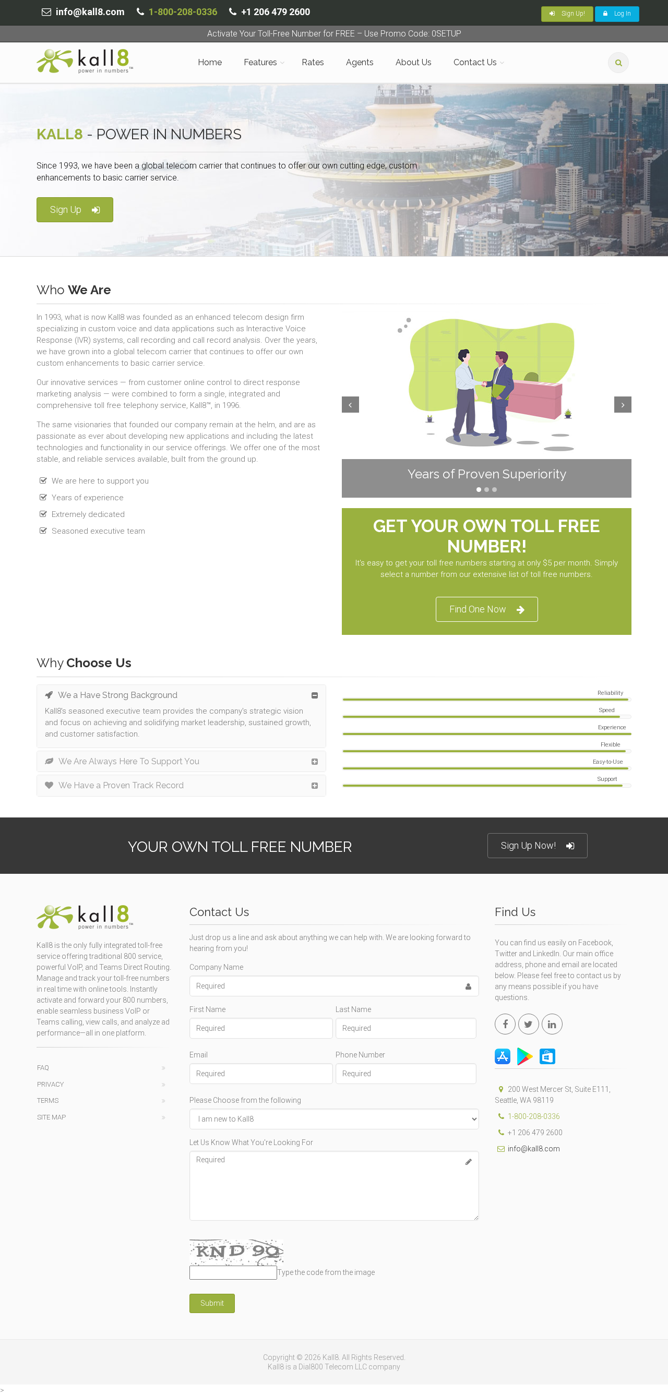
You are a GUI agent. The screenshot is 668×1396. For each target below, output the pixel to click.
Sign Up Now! (528, 845)
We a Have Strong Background (117, 695)
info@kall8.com (534, 1149)
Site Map (51, 1117)
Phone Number (360, 1055)
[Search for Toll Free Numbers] (618, 62)
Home (210, 62)
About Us (414, 62)
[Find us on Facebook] (505, 1024)
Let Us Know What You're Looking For (251, 1142)
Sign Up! (572, 13)
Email (198, 1055)
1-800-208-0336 (183, 11)
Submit (212, 1303)
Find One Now (477, 609)
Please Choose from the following (245, 1100)
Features (260, 62)
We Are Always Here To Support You (128, 761)
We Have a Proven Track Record (121, 785)
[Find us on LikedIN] (552, 1024)
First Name (207, 1009)
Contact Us (475, 62)
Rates (313, 62)
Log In (622, 13)
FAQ (43, 1068)
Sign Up (65, 209)
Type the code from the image (326, 1272)
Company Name (216, 967)
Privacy (50, 1084)
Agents (360, 62)
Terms (47, 1100)
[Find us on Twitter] (528, 1024)
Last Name (353, 1009)
